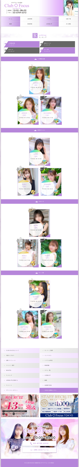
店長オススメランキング (47, 44)
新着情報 (29, 24)
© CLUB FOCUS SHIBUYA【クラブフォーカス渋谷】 (39, 463)
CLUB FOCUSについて (12, 350)
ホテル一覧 (47, 370)
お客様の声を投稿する (12, 380)
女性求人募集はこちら (50, 390)
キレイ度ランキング (47, 50)
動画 (10, 24)
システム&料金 (49, 360)
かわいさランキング (11, 50)
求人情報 (68, 24)
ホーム (10, 19)
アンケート (9, 385)
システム (49, 19)
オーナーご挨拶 (49, 350)
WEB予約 (8, 370)
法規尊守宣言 (48, 385)
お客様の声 (49, 24)
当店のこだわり (10, 355)
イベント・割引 (10, 365)
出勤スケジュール (11, 360)
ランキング (9, 375)
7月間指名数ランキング (11, 44)
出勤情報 (29, 19)
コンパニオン (48, 355)
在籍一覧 (68, 19)
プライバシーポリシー (12, 390)
